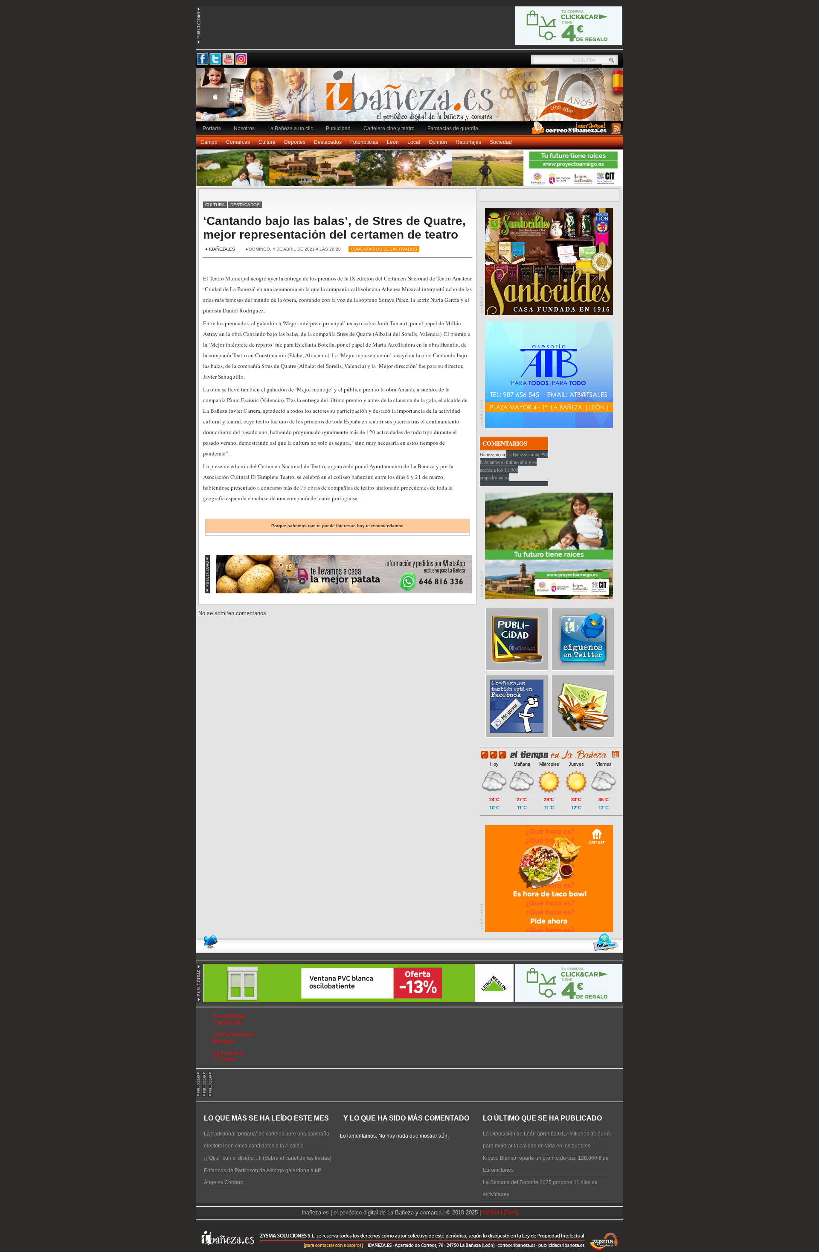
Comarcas (238, 142)
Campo (209, 142)
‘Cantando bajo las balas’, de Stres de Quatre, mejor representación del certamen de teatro (334, 227)
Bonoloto (224, 1041)
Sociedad (501, 142)
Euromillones (229, 1016)
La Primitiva (228, 1053)
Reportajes (468, 142)
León (393, 142)
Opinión (438, 142)
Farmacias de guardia (452, 128)
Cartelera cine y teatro (389, 128)
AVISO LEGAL (500, 1212)
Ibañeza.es (411, 99)
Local (413, 142)
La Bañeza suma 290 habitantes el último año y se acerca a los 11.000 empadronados (514, 466)
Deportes (294, 142)
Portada (212, 128)
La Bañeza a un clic (290, 128)
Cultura (267, 142)
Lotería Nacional (233, 1034)
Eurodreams (228, 1022)
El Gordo (224, 1059)
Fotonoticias (364, 142)
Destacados (328, 142)
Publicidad (338, 128)
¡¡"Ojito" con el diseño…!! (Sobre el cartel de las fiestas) (267, 1158)
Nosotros (244, 128)
